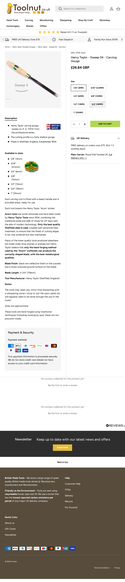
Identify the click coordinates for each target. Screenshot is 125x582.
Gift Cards (10, 528)
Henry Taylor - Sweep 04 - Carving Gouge (54, 47)
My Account (71, 507)
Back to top (62, 462)
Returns (69, 501)
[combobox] (79, 9)
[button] (118, 8)
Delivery (69, 495)
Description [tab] (11, 118)
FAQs (68, 489)
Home (7, 47)
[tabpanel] (33, 222)
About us (9, 523)
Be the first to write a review (62, 385)
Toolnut (14, 561)
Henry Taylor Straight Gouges (23, 47)
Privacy (117, 568)
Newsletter (10, 534)
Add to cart (105, 124)
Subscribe (62, 447)
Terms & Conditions (101, 568)
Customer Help (72, 483)
